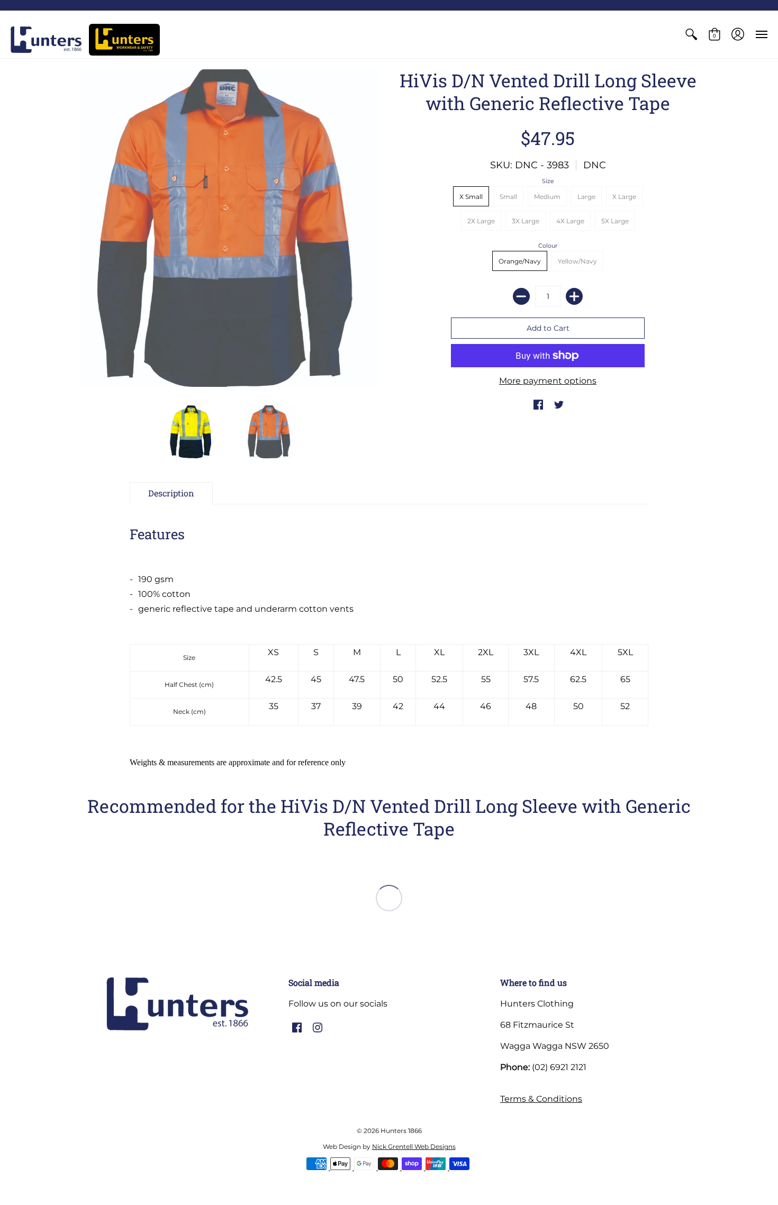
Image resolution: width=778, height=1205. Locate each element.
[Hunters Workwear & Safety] (124, 40)
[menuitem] (691, 34)
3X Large (525, 221)
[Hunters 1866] (46, 39)
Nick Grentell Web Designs (414, 1146)
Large (586, 197)
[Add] (574, 296)
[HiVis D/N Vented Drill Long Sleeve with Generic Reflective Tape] (230, 228)
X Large (624, 197)
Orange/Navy (520, 261)
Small (508, 197)
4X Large (570, 221)
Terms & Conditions (541, 1099)
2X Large (481, 221)
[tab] (171, 493)
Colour (547, 245)
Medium (547, 197)
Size (548, 181)
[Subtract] (521, 296)
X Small (471, 197)
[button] (691, 34)
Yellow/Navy (577, 261)
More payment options (547, 381)
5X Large (615, 221)
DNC (594, 165)
